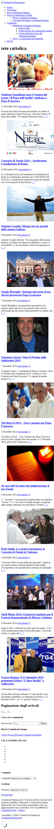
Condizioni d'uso (9, 810)
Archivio (5, 790)
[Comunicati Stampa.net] (13, 2)
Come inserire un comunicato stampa (35, 31)
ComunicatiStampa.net (11, 818)
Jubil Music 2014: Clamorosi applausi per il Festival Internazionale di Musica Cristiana (27, 616)
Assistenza (12, 23)
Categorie (5, 778)
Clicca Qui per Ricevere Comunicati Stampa (21, 735)
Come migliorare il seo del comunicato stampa (30, 34)
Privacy (21, 810)
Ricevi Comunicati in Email (19, 15)
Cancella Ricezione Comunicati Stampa (31, 20)
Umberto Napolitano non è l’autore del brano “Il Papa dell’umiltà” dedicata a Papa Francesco (24, 97)
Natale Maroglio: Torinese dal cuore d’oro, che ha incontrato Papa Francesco (26, 293)
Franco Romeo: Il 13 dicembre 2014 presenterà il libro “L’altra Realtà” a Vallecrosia (22, 680)
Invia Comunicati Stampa (18, 12)
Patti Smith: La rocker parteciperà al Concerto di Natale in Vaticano (23, 550)
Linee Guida (24, 28)
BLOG (10, 41)
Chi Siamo (12, 10)
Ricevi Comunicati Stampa (25, 18)
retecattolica (24, 106)
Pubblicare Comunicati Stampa (27, 25)
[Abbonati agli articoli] (7, 795)
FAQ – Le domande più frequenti (28, 38)
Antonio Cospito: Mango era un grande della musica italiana (24, 228)
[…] (46, 116)
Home (10, 7)
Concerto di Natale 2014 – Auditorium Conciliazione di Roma (24, 162)
